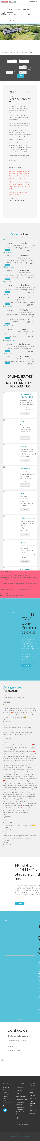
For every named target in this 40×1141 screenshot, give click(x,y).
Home (10, 9)
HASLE (22, 493)
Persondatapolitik (21, 1096)
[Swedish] (14, 1)
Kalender (26, 9)
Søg (20, 76)
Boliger (17, 9)
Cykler (31, 1105)
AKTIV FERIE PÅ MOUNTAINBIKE (26, 395)
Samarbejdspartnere (22, 1124)
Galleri (18, 1093)
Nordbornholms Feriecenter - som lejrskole (20, 1109)
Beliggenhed (19, 1087)
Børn (29, 69)
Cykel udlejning (24, 14)
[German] (7, 1)
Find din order (32, 1110)
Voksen (29, 67)
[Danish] (5, 1)
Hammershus (25, 469)
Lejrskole (11, 20)
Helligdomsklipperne (27, 518)
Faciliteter (19, 1090)
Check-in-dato (11, 59)
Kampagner (12, 14)
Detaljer (7, 250)
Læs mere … (25, 413)
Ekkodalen (24, 446)
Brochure (18, 1122)
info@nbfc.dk (6, 1102)
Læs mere (26, 665)
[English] (2, 1)
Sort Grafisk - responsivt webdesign (22, 1136)
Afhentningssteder (34, 1107)
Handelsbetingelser (22, 1099)
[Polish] (12, 1)
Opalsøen (23, 542)
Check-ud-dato (24, 59)
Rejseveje (19, 1114)
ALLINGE (23, 422)
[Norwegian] (10, 1)
